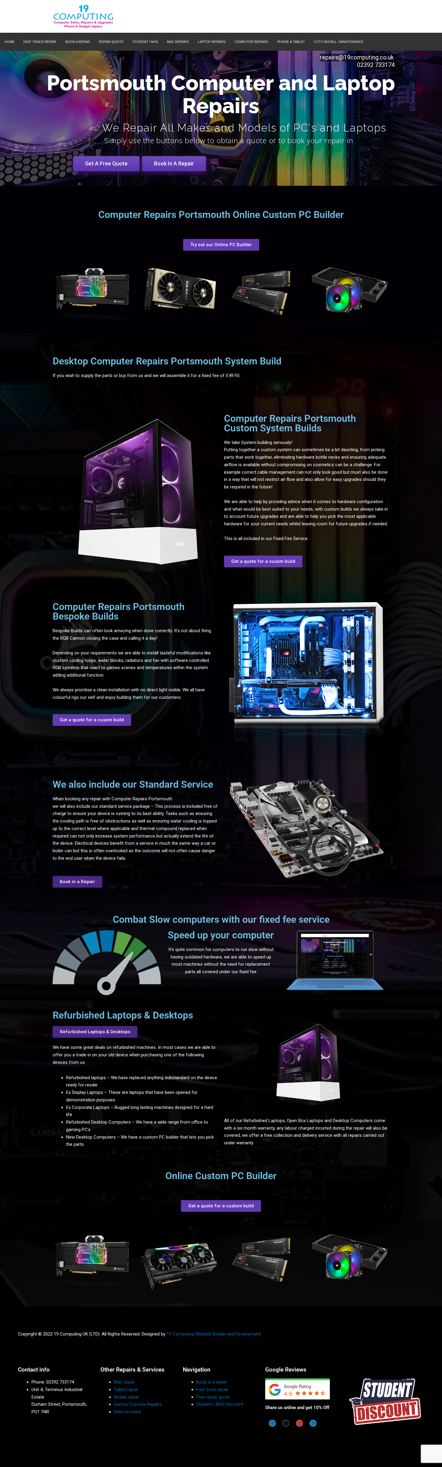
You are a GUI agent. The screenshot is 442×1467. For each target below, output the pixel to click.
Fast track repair (212, 1389)
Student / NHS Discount (219, 1404)
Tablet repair (126, 1389)
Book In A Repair (174, 163)
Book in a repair (211, 1382)
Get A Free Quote (106, 163)
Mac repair (124, 1382)
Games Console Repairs (138, 1404)
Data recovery (127, 1411)
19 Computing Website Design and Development (214, 1334)
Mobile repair (126, 1397)
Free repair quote (213, 1397)
